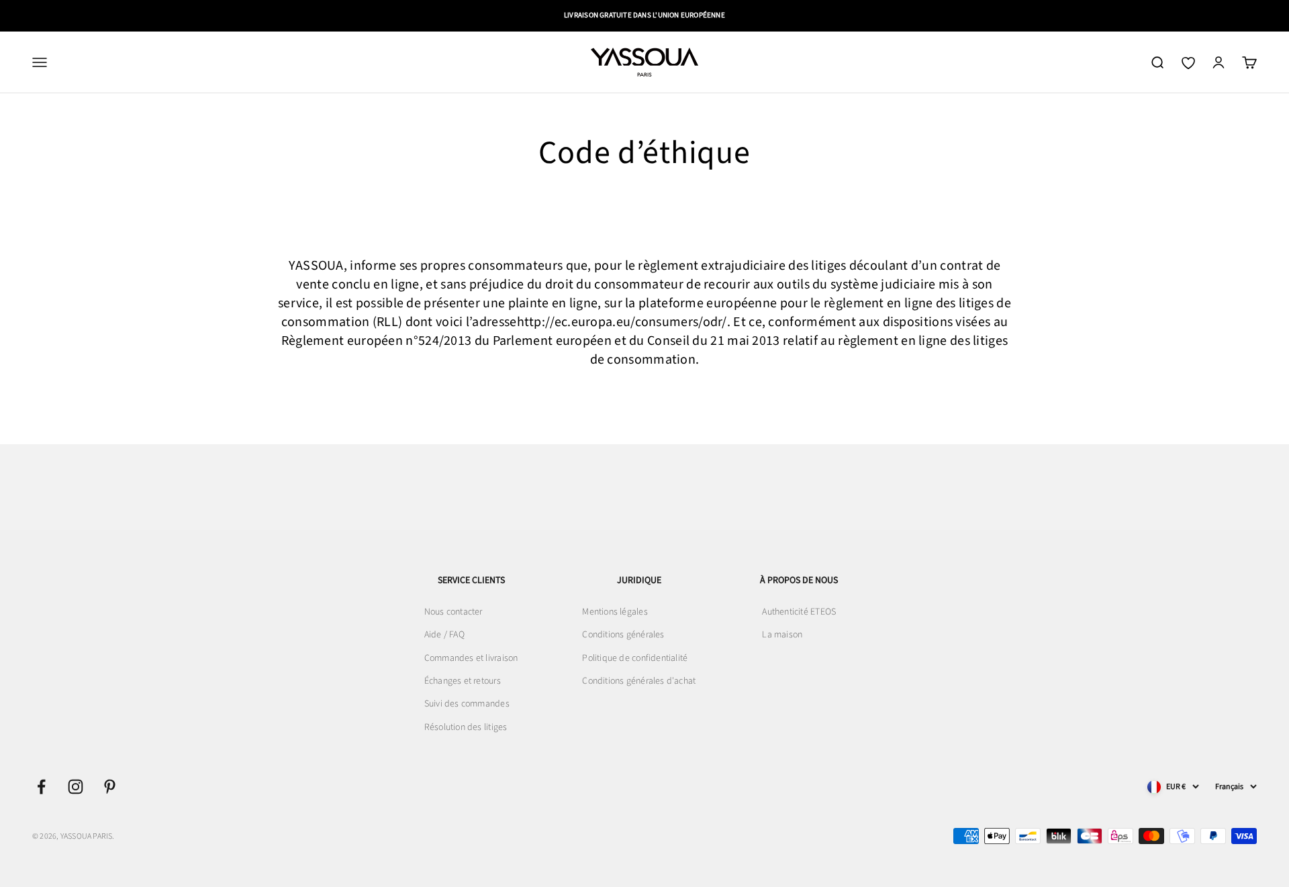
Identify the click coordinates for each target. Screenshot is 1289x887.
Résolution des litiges (466, 727)
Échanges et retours (462, 681)
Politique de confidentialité (634, 658)
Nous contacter (453, 612)
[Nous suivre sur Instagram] (75, 787)
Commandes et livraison (471, 658)
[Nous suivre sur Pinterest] (110, 787)
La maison (782, 634)
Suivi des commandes (467, 704)
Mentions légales (614, 612)
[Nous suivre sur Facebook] (41, 787)
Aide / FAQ (444, 634)
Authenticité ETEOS (799, 612)
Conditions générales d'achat (639, 681)
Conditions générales (623, 634)
